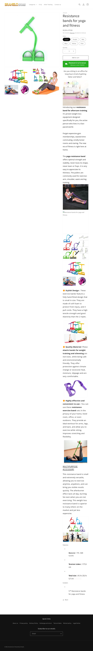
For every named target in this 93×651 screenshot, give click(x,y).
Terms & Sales (57, 623)
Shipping (72, 33)
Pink (82, 43)
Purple (75, 39)
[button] (33, 4)
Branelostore (11, 646)
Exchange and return (46, 623)
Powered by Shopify (19, 646)
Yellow (74, 43)
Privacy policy (24, 623)
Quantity (65, 47)
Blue (66, 43)
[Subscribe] (61, 634)
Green (66, 39)
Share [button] (66, 600)
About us (15, 623)
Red (83, 39)
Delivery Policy (33, 623)
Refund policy (67, 623)
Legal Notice (76, 623)
